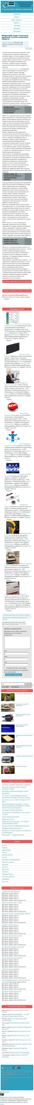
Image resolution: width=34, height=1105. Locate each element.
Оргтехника (5, 869)
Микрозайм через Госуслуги (10, 69)
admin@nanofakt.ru (7, 1076)
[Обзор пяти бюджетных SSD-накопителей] (12, 594)
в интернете (15, 687)
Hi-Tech (16, 17)
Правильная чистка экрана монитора (12, 1097)
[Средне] (19, 295)
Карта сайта (5, 1082)
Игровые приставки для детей (11, 891)
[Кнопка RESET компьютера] (12, 413)
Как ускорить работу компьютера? (22, 725)
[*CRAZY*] (16, 624)
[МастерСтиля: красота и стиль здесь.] (12, 383)
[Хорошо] (25, 295)
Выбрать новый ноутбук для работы (23, 715)
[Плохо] (13, 295)
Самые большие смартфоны (10, 969)
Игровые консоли (9, 485)
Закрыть (2, 1104)
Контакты (4, 1084)
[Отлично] (5, 297)
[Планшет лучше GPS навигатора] (12, 563)
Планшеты (17, 28)
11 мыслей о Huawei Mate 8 (24, 693)
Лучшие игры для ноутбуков (10, 817)
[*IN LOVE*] (5, 624)
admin (6, 333)
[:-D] (17, 622)
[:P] (14, 622)
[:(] (9, 622)
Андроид (4, 847)
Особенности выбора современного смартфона (16, 784)
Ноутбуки (17, 25)
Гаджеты (16, 22)
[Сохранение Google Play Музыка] (12, 533)
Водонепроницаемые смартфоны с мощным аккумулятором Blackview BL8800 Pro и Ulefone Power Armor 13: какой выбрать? (16, 805)
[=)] (3, 622)
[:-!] (24, 622)
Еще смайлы (23, 623)
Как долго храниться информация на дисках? (15, 826)
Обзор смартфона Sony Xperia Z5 (12, 958)
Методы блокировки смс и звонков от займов (16, 615)
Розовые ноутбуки (21, 766)
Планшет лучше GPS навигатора (22, 704)
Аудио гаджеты (16, 20)
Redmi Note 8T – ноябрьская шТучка (13, 835)
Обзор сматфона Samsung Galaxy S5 (24, 746)
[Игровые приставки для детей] (12, 474)
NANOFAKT (17, 14)
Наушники (5, 864)
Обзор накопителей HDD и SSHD (12, 936)
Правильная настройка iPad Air (24, 736)
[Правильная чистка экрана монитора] (2, 1095)
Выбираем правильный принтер (11, 828)
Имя (5, 651)
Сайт (5, 662)
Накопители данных (10, 605)
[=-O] (21, 622)
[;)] (12, 622)
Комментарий (8, 635)
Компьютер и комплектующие (11, 859)
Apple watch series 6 (8, 819)
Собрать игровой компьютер (24, 756)
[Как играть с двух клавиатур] (12, 354)
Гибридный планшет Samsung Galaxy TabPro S (16, 914)
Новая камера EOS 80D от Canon (12, 902)
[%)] (11, 624)
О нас (3, 1086)
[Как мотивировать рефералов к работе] (12, 444)
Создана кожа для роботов (10, 925)
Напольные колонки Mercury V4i (11, 991)
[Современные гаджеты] (12, 504)
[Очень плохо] (6, 295)
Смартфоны (17, 31)
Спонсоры (7, 394)
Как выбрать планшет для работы (12, 810)
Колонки (4, 857)
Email (5, 656)
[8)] (6, 622)
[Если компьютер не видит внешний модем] (12, 324)
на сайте (6, 687)
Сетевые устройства (8, 876)
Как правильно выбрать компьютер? (13, 947)
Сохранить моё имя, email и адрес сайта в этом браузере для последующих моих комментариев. (16, 670)
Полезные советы (15, 334)
